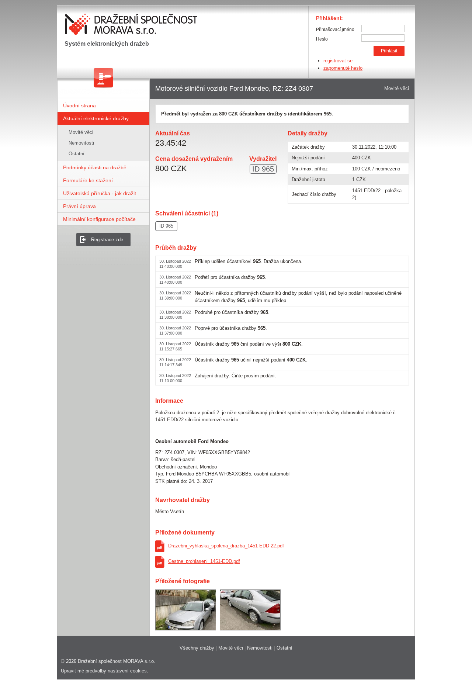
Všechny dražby (197, 648)
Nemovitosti (81, 143)
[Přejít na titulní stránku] (133, 26)
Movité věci (81, 132)
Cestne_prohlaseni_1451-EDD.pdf (204, 561)
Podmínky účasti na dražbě (94, 167)
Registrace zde (107, 239)
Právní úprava (79, 206)
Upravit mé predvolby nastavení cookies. (104, 671)
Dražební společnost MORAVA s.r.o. (116, 661)
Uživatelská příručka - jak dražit (99, 193)
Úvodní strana (79, 105)
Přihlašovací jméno (335, 29)
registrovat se (338, 60)
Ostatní (76, 153)
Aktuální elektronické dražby (96, 118)
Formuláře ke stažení (88, 180)
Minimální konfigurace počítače (99, 219)
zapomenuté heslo (342, 68)
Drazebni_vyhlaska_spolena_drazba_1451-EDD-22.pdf (226, 546)
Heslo (322, 39)
